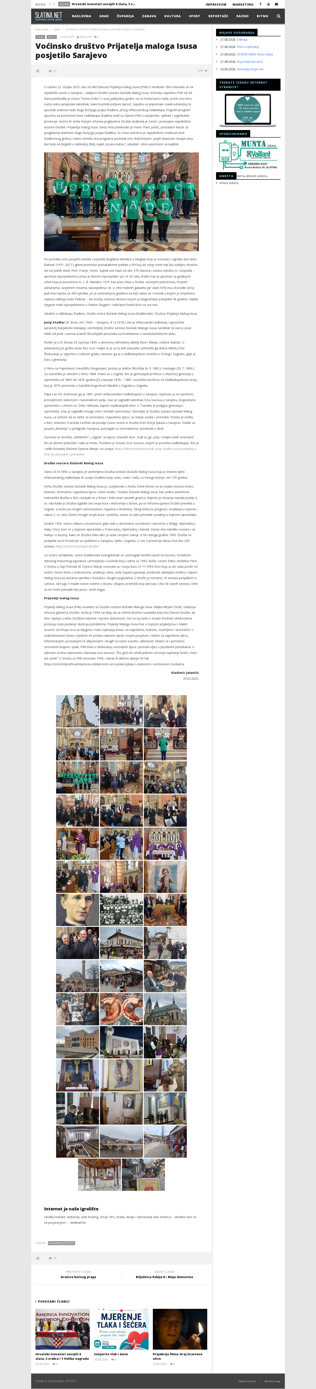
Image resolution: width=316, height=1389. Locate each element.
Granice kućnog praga (78, 1275)
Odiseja (242, 39)
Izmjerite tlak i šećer (88, 4)
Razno (242, 16)
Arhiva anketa (228, 183)
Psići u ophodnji (248, 47)
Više (201, 70)
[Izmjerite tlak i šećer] (121, 1329)
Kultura (172, 16)
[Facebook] (261, 4)
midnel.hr (78, 1222)
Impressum (216, 4)
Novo (52, 36)
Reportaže (218, 16)
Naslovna (81, 16)
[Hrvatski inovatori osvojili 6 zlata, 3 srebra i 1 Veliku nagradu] (62, 1329)
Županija (125, 16)
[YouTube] (269, 4)
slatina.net (85, 37)
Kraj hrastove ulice (250, 62)
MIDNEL (71, 1381)
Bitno (262, 16)
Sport (194, 16)
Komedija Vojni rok (250, 69)
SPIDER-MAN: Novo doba (255, 54)
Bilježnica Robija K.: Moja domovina (164, 1275)
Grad (64, 4)
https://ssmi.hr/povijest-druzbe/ (77, 546)
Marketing (243, 4)
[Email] (277, 4)
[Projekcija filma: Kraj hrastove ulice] (180, 1329)
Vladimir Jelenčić (61, 1243)
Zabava (149, 16)
